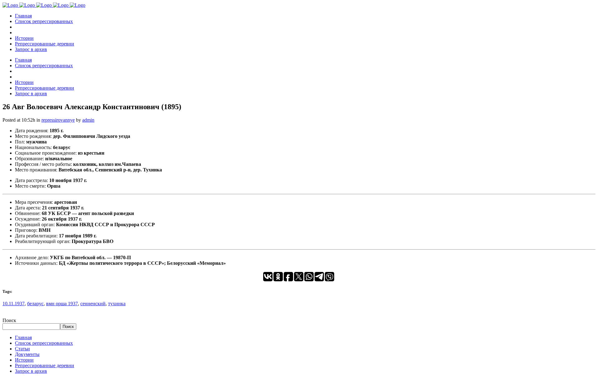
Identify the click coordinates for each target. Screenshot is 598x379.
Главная (23, 337)
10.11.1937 (13, 303)
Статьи (22, 348)
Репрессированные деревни (44, 365)
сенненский (93, 303)
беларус (35, 303)
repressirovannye (58, 120)
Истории (24, 360)
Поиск (9, 320)
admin (88, 120)
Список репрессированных (44, 343)
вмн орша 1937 (62, 303)
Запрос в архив (31, 371)
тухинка (117, 303)
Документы (27, 354)
